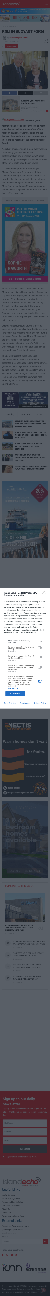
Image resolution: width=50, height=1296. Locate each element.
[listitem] (25, 641)
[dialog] (25, 648)
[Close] (44, 593)
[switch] (40, 647)
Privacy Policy (40, 703)
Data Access (25, 703)
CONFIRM (15, 694)
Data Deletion (10, 703)
